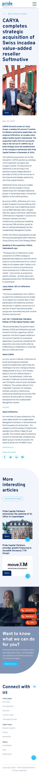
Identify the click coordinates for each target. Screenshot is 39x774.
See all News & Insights (13, 499)
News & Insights (8, 728)
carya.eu (5, 407)
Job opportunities (9, 719)
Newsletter (6, 737)
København (7, 754)
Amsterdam (7, 745)
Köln (4, 750)
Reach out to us (10, 664)
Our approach (8, 706)
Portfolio (6, 711)
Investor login (8, 715)
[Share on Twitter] (10, 457)
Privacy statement (19, 770)
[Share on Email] (22, 457)
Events (5, 732)
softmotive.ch (7, 447)
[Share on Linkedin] (16, 457)
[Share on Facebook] (4, 457)
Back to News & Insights (17, 14)
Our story (6, 702)
